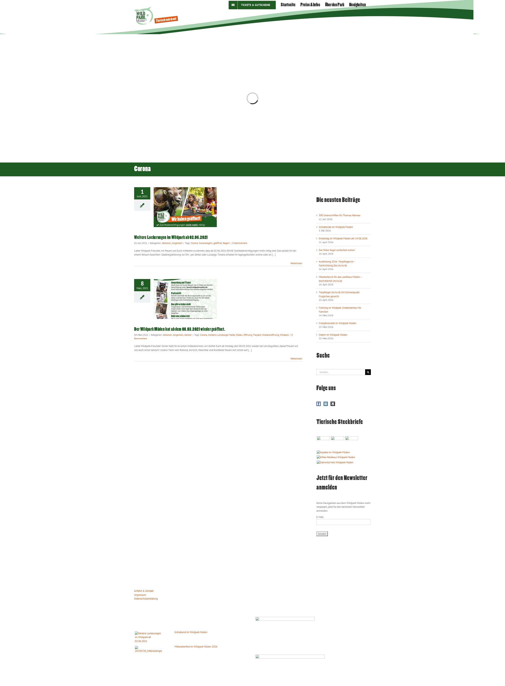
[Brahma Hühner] (337, 443)
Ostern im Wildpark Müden (333, 334)
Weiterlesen (296, 263)
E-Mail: (320, 517)
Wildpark (284, 334)
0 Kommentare (239, 243)
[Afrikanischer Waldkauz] (335, 457)
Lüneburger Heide (226, 334)
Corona (194, 243)
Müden (239, 334)
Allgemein (177, 243)
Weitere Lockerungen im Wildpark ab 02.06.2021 (171, 237)
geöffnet (217, 243)
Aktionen (166, 243)
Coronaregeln (205, 243)
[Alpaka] (333, 452)
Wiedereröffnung (270, 334)
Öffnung (248, 334)
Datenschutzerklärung (146, 598)
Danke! (188, 334)
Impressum (140, 595)
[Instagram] (326, 404)
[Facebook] (318, 404)
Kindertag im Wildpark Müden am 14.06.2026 (343, 238)
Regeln (226, 243)
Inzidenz (212, 334)
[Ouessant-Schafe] (351, 443)
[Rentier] (323, 443)
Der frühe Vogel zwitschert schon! (337, 250)
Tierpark (257, 334)
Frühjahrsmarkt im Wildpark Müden (337, 323)
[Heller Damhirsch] (335, 462)
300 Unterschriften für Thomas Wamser (339, 215)
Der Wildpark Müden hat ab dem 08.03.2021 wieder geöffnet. (179, 329)
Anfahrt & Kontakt (143, 591)
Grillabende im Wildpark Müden (336, 227)
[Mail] (333, 404)
